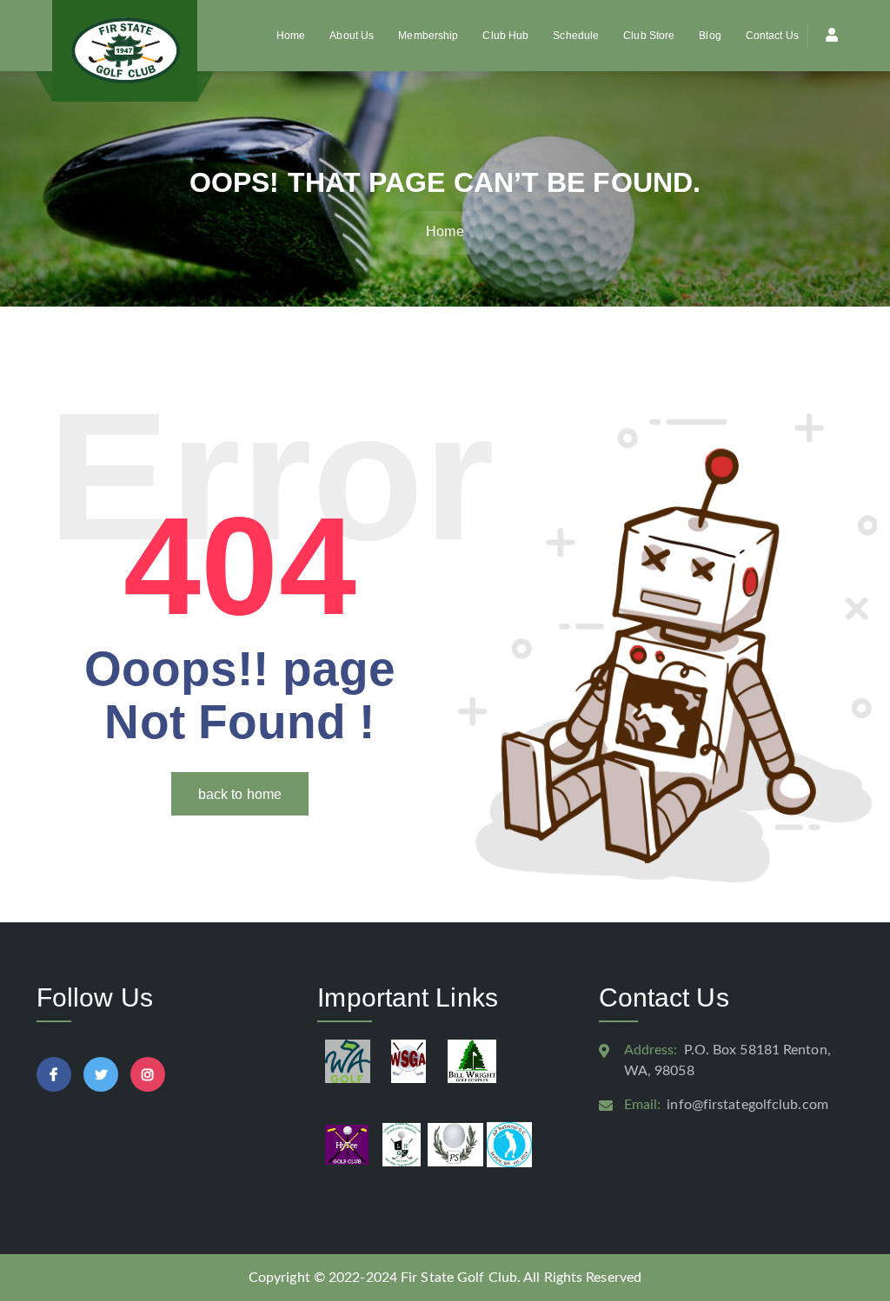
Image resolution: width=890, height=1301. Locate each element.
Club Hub (505, 36)
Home (290, 36)
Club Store (648, 36)
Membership (428, 36)
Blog (710, 36)
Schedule (576, 36)
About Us (351, 36)
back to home (240, 794)
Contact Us (772, 36)
